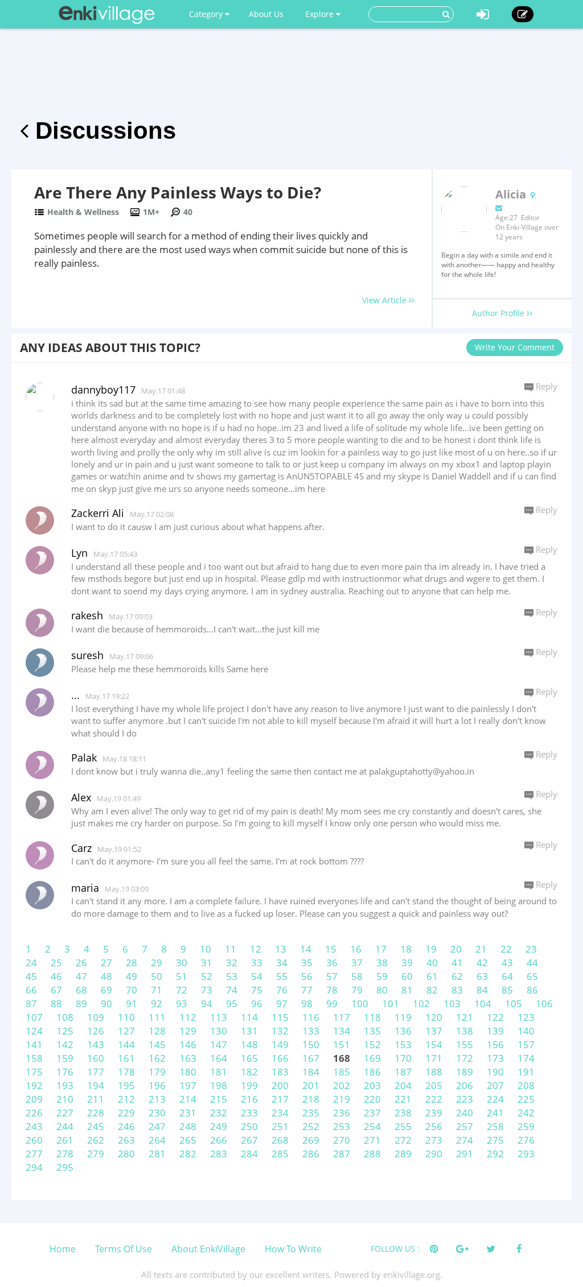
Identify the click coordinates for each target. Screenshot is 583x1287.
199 (249, 1085)
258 (495, 1126)
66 (31, 989)
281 (157, 1153)
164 (218, 1058)
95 (231, 1003)
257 (464, 1126)
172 (464, 1058)
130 (218, 1030)
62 (457, 976)
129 (187, 1030)
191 (526, 1071)
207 (495, 1085)
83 (457, 989)
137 (433, 1030)
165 (249, 1058)
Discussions (102, 130)
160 (95, 1058)
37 (357, 962)
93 (181, 1003)
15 (330, 948)
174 (526, 1058)
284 (249, 1153)
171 (433, 1058)
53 (231, 976)
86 (532, 989)
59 (382, 976)
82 (432, 989)
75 (256, 989)
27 (106, 962)
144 (126, 1044)
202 (341, 1085)
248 (187, 1126)
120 (433, 1017)
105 (513, 1003)
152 (372, 1044)
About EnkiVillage (208, 1249)
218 (310, 1099)
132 (280, 1030)
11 (230, 948)
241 (495, 1112)
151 (341, 1044)
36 (332, 962)
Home (63, 1249)
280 (126, 1153)
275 (495, 1140)
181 (218, 1071)
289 (403, 1153)
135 (372, 1030)
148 (249, 1044)
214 (187, 1099)
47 (81, 976)
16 (356, 948)
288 (372, 1153)
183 (280, 1071)
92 (156, 1003)
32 (231, 962)
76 (282, 989)
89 (81, 1003)
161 (126, 1058)
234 (280, 1112)
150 (310, 1044)
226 (34, 1112)
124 (34, 1030)
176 (64, 1071)
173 (495, 1058)
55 (282, 976)
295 (64, 1167)
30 (181, 962)
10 (205, 948)
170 (403, 1058)
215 (218, 1099)
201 (310, 1085)
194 (95, 1085)
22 (506, 948)
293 (526, 1153)
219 (341, 1099)
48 (106, 976)
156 (495, 1044)
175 (34, 1071)
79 (357, 989)
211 (95, 1099)
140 (526, 1030)
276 (526, 1140)
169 (372, 1058)
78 (332, 989)
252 (310, 1126)
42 (482, 962)
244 (64, 1126)
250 (249, 1126)
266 (218, 1140)
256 (433, 1126)
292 (495, 1153)
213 (157, 1099)
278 (64, 1153)
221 (403, 1099)
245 (95, 1126)
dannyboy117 (103, 389)
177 (95, 1071)
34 (282, 962)
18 (406, 948)
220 (372, 1099)
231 (187, 1112)
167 (310, 1058)
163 (187, 1058)
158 (34, 1058)
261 (64, 1140)
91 (131, 1003)
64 (507, 976)
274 (464, 1140)
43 (507, 962)
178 (126, 1071)
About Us (266, 14)
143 (95, 1044)
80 (382, 989)
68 (81, 989)
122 (495, 1017)
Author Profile (499, 313)
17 (381, 948)
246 (126, 1126)
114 (249, 1017)
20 (456, 948)
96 (256, 1003)
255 (403, 1126)
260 (34, 1140)
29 (156, 962)
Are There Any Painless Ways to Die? (177, 192)
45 (31, 976)
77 (307, 989)
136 (403, 1030)
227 (64, 1112)
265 (187, 1140)
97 (282, 1003)
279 (95, 1153)
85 (507, 989)
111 (157, 1017)
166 (280, 1058)
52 (206, 976)
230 (157, 1112)
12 (255, 948)
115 (280, 1017)
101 (390, 1003)
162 (157, 1058)
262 (95, 1140)
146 (187, 1044)
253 (341, 1126)
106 (544, 1003)
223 (464, 1099)
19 (431, 948)
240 (464, 1112)
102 (421, 1003)
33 (256, 962)
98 (307, 1003)
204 (403, 1085)
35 (307, 962)
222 (433, 1099)
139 (495, 1030)
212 (126, 1099)
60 (407, 976)
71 (156, 989)
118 (372, 1017)
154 (433, 1044)
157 (526, 1044)
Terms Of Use (123, 1249)
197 (187, 1085)
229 (126, 1112)
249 (218, 1126)
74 (231, 989)
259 (526, 1126)
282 (187, 1153)
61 (432, 976)
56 (307, 976)
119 (403, 1017)
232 (218, 1112)
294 (34, 1167)
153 (403, 1044)
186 (372, 1071)
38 (382, 962)
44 (532, 962)
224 (495, 1099)
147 (218, 1044)
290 (433, 1153)
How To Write (293, 1249)
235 (310, 1112)
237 (372, 1112)
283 (218, 1153)
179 (157, 1071)
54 (256, 976)
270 (341, 1140)
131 (249, 1030)
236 (341, 1112)
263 (126, 1140)
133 (310, 1030)
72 (181, 989)
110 (126, 1017)
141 (34, 1044)
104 (482, 1003)
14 (305, 948)
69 (106, 989)
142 (64, 1044)
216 (249, 1099)
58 (357, 976)
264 (157, 1140)
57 (332, 976)
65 (532, 976)
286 (310, 1153)
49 (131, 976)
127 (126, 1030)
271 (372, 1140)
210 (64, 1099)
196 (157, 1085)
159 (64, 1058)
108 (64, 1017)
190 (495, 1071)
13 (280, 948)
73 (206, 989)
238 (403, 1112)
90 (106, 1003)
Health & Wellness (83, 211)
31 (206, 962)
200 (280, 1085)
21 (481, 948)
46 (56, 976)
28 (131, 962)
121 (464, 1017)
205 (433, 1085)
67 (56, 989)
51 (181, 976)
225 (526, 1099)
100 (359, 1003)
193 (64, 1085)
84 (482, 989)
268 (280, 1140)
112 (187, 1017)
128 (157, 1030)
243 (34, 1126)
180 (187, 1071)
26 (81, 962)
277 (34, 1153)
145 (157, 1044)
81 (407, 989)
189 (464, 1071)
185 (341, 1071)
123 (526, 1017)
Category (207, 14)
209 (34, 1099)
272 (403, 1140)
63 (482, 976)
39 (407, 962)
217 (280, 1099)
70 (131, 989)
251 (280, 1126)
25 (56, 962)
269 (310, 1140)
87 (31, 1003)
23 (531, 948)
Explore (320, 14)
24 (31, 962)
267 (249, 1140)
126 (95, 1030)
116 (310, 1017)
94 (206, 1003)
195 (126, 1085)
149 (280, 1044)
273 (433, 1140)
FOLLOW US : (395, 1248)
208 (526, 1085)
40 (432, 962)
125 (64, 1030)
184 (310, 1071)
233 (249, 1112)
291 (464, 1153)
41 (457, 962)
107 (34, 1017)
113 (218, 1017)
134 (341, 1030)
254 (372, 1126)
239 (433, 1112)
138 (464, 1030)
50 (156, 976)
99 (332, 1003)
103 (452, 1003)
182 (249, 1071)
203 (372, 1085)
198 (218, 1085)
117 (341, 1017)
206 (464, 1085)
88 (56, 1003)
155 (464, 1044)
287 (341, 1153)
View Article (385, 300)
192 (34, 1085)
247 (157, 1126)
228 (95, 1112)
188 (433, 1071)
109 (95, 1017)
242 (526, 1112)
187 (403, 1071)
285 (280, 1153)
